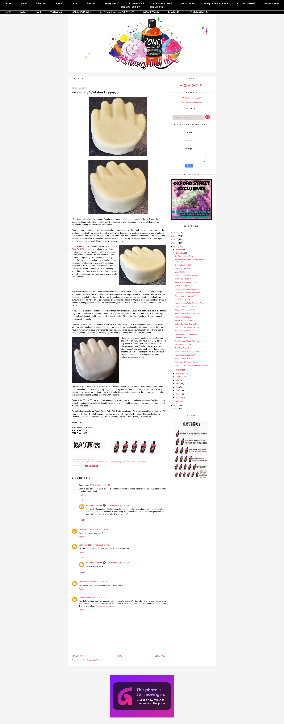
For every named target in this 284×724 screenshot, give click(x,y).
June (177, 384)
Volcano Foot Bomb (183, 317)
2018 (175, 236)
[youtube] (189, 86)
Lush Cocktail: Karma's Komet (187, 327)
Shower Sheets (131, 7)
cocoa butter (99, 462)
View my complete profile (191, 102)
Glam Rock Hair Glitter (184, 279)
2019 (175, 233)
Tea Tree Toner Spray (183, 348)
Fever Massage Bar (183, 345)
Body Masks (112, 3)
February (179, 398)
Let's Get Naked (81, 12)
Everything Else (198, 12)
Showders (156, 7)
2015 (175, 247)
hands (107, 462)
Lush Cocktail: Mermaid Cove (187, 352)
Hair (38, 12)
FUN (75, 3)
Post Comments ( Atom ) (92, 660)
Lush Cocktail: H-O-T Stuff (185, 307)
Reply (81, 495)
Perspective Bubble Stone (185, 282)
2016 (175, 243)
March (178, 394)
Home (8, 3)
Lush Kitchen (151, 12)
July (177, 380)
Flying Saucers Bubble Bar (186, 296)
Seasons (173, 12)
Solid (139, 462)
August (178, 377)
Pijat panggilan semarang (106, 606)
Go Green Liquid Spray (184, 256)
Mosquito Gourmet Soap (185, 331)
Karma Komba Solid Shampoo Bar (189, 303)
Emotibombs (271, 3)
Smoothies (188, 3)
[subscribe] (201, 86)
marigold (114, 462)
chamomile (89, 462)
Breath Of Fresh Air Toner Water (187, 314)
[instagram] (185, 86)
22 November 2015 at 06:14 (99, 545)
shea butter (127, 462)
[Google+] (193, 86)
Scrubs (91, 3)
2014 (175, 405)
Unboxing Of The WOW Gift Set (187, 289)
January (178, 401)
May (177, 387)
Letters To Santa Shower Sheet (187, 324)
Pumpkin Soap (181, 338)
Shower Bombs (162, 3)
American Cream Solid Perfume (188, 355)
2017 (175, 240)
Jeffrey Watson (85, 597)
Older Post (160, 656)
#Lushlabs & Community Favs (117, 12)
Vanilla (144, 462)
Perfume (56, 12)
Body (7, 12)
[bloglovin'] (197, 86)
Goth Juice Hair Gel (183, 265)
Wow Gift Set (180, 272)
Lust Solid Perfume (182, 269)
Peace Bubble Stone (183, 320)
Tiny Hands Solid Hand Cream (187, 293)
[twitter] (181, 86)
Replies (85, 500)
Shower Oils (136, 3)
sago (120, 462)
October (178, 370)
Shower (41, 3)
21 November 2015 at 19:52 (101, 485)
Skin (134, 462)
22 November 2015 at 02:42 (117, 505)
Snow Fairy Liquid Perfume (186, 334)
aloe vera (81, 462)
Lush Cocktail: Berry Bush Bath (187, 275)
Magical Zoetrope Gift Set (185, 310)
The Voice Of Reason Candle (187, 362)
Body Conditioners (216, 3)
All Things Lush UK (94, 505)
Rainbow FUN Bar (182, 300)
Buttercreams (246, 3)
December (179, 250)
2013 (175, 409)
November (179, 253)
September (180, 373)
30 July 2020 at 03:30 (101, 597)
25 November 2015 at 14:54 (117, 563)
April (177, 391)
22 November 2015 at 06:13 (99, 529)
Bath (24, 3)
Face (23, 12)
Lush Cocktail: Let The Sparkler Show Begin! (193, 365)
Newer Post (78, 656)
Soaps (59, 3)
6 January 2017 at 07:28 (97, 582)
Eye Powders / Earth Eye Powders (188, 341)
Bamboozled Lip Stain (184, 358)
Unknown (83, 529)
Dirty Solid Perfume (183, 286)
